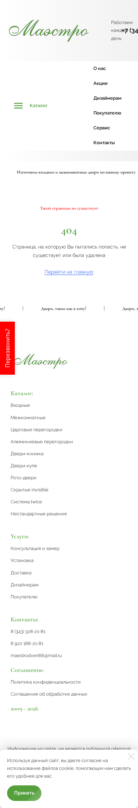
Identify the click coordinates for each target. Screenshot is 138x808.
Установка (22, 560)
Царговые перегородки (36, 429)
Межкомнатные (28, 417)
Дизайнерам (107, 98)
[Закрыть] (131, 756)
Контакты (104, 142)
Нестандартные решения (39, 513)
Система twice (26, 501)
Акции (100, 83)
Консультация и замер (35, 548)
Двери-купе (24, 465)
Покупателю (107, 113)
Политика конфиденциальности (46, 682)
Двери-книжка (27, 453)
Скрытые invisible (29, 489)
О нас (99, 68)
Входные (20, 405)
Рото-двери (23, 477)
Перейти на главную (69, 272)
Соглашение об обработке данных (49, 694)
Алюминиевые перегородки (42, 441)
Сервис (101, 127)
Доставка (21, 572)
